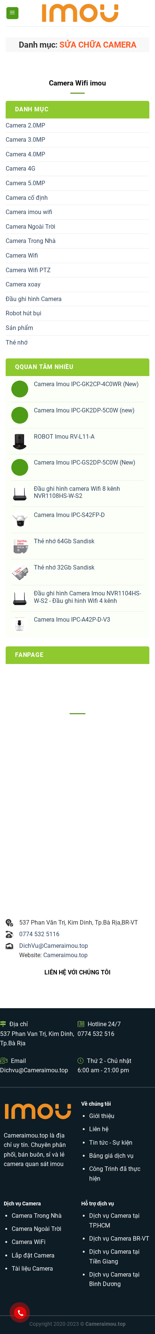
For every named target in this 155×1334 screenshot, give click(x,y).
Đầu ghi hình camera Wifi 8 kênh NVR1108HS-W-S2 (77, 492)
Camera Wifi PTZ (28, 270)
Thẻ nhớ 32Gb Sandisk (64, 567)
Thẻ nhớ (16, 342)
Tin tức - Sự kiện (110, 1142)
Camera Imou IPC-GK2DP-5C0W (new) (84, 410)
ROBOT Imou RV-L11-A (64, 436)
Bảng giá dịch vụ (111, 1155)
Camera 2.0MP (25, 125)
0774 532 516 (96, 1033)
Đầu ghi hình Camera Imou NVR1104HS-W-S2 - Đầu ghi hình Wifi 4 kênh (87, 597)
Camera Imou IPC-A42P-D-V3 (72, 619)
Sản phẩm (19, 327)
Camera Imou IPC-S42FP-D (69, 515)
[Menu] (12, 13)
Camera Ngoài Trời (30, 226)
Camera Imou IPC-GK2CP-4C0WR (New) (86, 384)
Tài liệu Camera (32, 1268)
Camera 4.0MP (25, 154)
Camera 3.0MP (25, 139)
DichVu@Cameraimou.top (53, 945)
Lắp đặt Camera (33, 1255)
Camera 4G (20, 168)
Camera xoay (23, 284)
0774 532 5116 (39, 934)
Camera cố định (27, 197)
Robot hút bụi (23, 313)
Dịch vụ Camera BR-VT (119, 1238)
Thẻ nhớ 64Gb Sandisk (64, 541)
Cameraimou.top (65, 955)
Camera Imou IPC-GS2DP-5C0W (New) (84, 462)
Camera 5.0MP (25, 183)
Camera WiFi (29, 1242)
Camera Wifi (22, 255)
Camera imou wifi (29, 212)
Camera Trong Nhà (31, 240)
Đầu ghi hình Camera (34, 299)
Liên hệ (98, 1129)
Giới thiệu (101, 1116)
